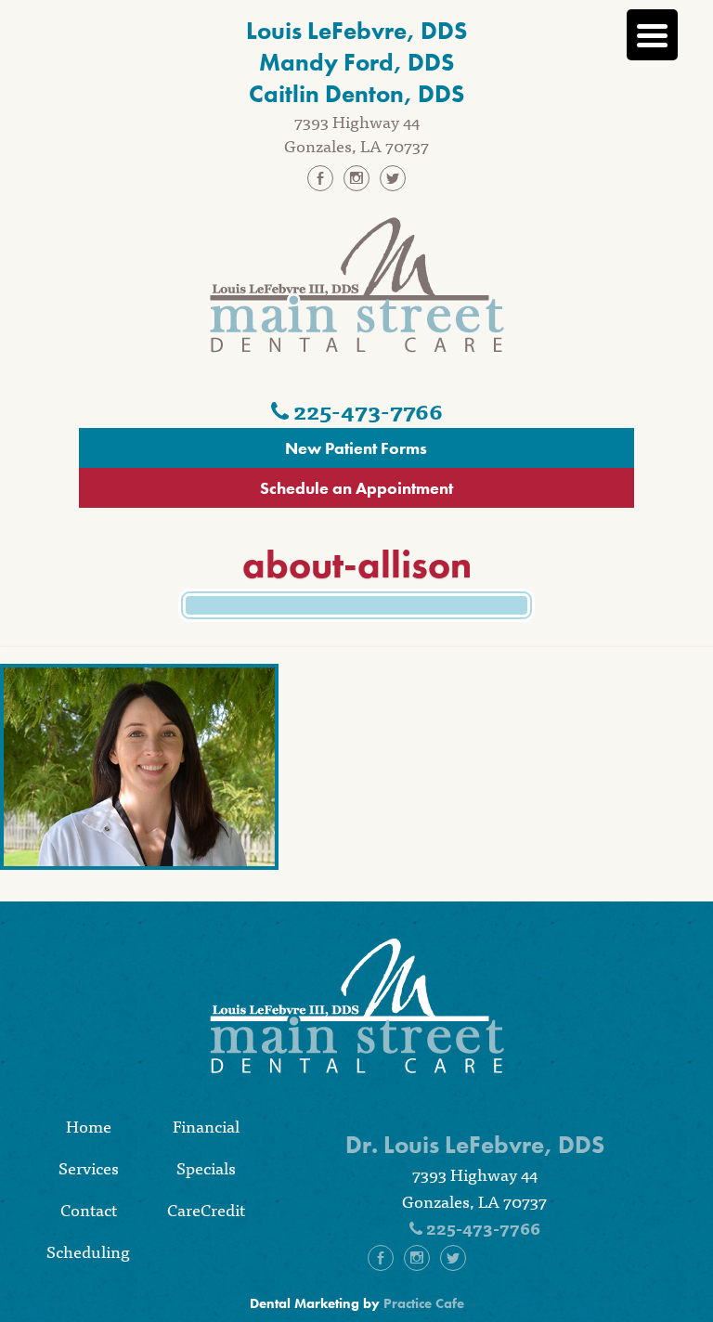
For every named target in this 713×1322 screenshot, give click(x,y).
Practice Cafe (423, 1303)
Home (88, 1125)
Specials (206, 1167)
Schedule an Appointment (356, 488)
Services (88, 1167)
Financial (206, 1125)
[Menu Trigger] (652, 34)
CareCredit (206, 1209)
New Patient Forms (356, 448)
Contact (88, 1209)
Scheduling (88, 1251)
